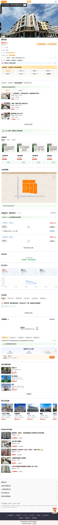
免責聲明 (21, 518)
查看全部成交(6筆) (28, 247)
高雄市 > (10, 503)
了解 (25, 5)
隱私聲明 (29, 523)
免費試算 (52, 357)
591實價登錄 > (4, 503)
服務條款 (27, 518)
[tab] (7, 90)
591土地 (25, 515)
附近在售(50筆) (28, 124)
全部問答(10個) (28, 313)
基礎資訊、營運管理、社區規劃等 (14, 60)
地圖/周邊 (52, 319)
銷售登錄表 (53, 212)
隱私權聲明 (34, 518)
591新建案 (18, 515)
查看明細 (52, 231)
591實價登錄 (10, 515)
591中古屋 (31, 515)
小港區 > (15, 503)
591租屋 (38, 515)
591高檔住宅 (45, 515)
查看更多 (29, 394)
